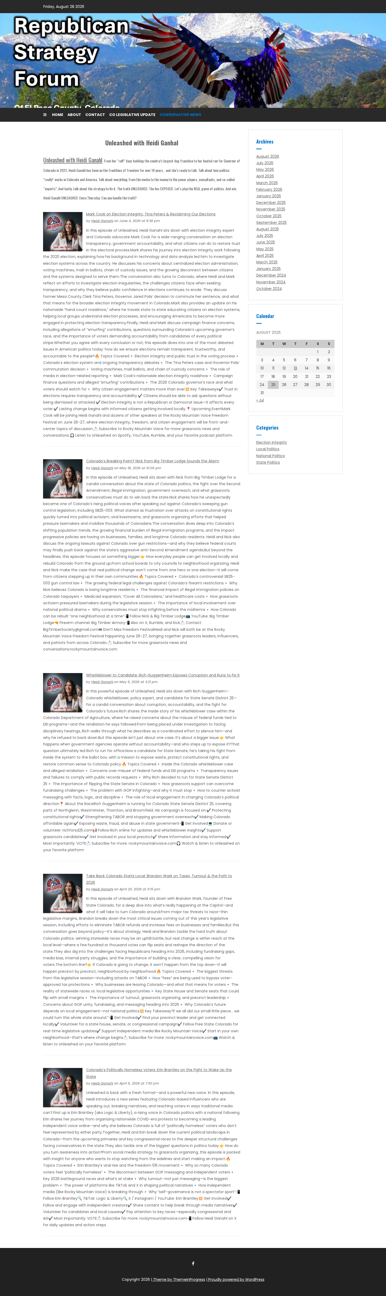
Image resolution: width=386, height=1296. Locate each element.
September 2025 (271, 222)
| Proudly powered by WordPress (235, 1279)
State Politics (268, 462)
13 (295, 368)
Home (57, 114)
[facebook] (193, 1263)
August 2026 (267, 156)
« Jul (260, 400)
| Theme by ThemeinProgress (178, 1279)
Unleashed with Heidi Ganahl (72, 160)
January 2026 (268, 196)
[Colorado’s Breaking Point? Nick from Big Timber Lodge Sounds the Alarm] (62, 478)
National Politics (270, 455)
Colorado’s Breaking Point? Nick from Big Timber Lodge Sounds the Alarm (152, 461)
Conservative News (180, 114)
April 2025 (265, 255)
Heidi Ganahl (102, 221)
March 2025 (267, 262)
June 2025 (265, 242)
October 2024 (269, 288)
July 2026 (264, 163)
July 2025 (264, 235)
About (74, 114)
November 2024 (271, 282)
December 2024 (271, 275)
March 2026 (267, 183)
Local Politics (267, 449)
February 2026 (269, 189)
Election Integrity (271, 442)
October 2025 (268, 216)
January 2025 (268, 268)
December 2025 (271, 202)
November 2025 (270, 209)
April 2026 (265, 176)
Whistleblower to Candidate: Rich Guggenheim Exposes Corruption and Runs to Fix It (163, 675)
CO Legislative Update (132, 114)
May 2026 (265, 169)
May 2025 (265, 249)
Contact (95, 114)
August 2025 (267, 229)
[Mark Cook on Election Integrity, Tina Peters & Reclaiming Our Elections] (62, 231)
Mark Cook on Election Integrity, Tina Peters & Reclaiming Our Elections (151, 214)
